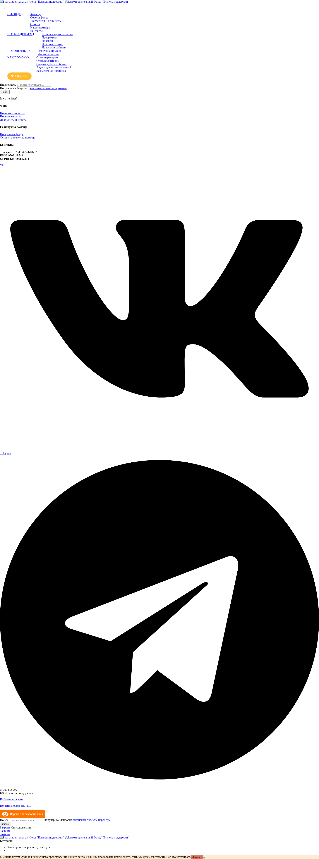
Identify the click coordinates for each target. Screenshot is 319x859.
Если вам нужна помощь (57, 34)
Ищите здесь (8, 84)
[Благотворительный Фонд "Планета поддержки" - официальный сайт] (64, 1)
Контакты (36, 30)
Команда (35, 14)
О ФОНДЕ (14, 14)
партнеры (60, 88)
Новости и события (54, 47)
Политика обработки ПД (15, 805)
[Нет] (204, 857)
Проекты (47, 40)
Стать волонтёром (47, 60)
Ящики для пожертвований (53, 67)
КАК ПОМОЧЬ (17, 57)
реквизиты (36, 88)
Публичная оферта (11, 799)
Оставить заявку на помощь (17, 137)
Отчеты (35, 24)
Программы (49, 37)
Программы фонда (11, 134)
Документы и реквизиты (45, 20)
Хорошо (196, 857)
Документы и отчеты (13, 119)
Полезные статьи (52, 44)
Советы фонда (39, 17)
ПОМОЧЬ (21, 76)
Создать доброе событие (51, 64)
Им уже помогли (48, 54)
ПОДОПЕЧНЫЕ (17, 50)
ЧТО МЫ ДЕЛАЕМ (19, 34)
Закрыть (5, 827)
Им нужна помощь (49, 50)
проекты (48, 88)
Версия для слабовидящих (25, 814)
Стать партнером (47, 57)
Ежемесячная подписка (51, 70)
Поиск (4, 92)
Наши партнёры (40, 27)
